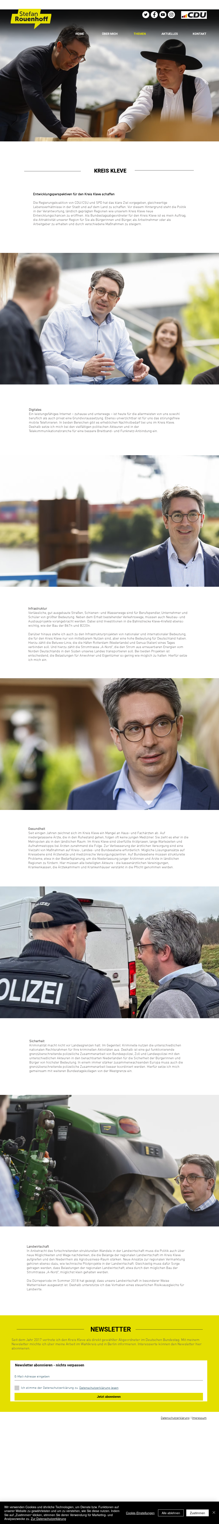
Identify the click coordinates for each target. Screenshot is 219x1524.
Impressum (199, 1418)
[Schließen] (213, 1513)
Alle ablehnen (171, 1513)
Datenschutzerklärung (175, 1418)
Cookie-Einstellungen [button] (140, 1513)
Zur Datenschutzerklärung (48, 1519)
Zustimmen (197, 1513)
